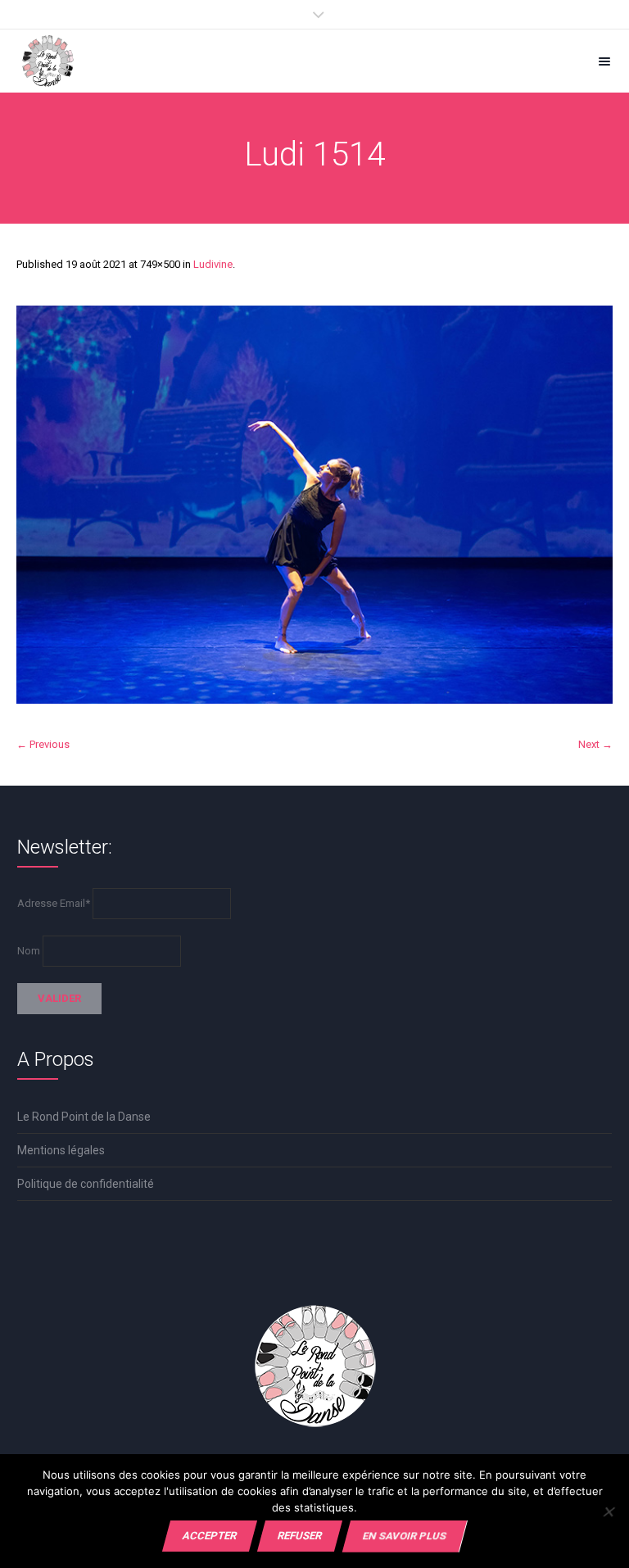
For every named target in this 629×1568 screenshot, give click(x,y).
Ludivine (213, 264)
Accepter (209, 1535)
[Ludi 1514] (314, 505)
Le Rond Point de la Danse (84, 1116)
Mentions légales (61, 1150)
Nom (28, 951)
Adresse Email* (53, 903)
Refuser (300, 1535)
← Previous (43, 744)
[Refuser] (608, 1511)
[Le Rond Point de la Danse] (47, 61)
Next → (595, 744)
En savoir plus (404, 1535)
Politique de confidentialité (85, 1183)
